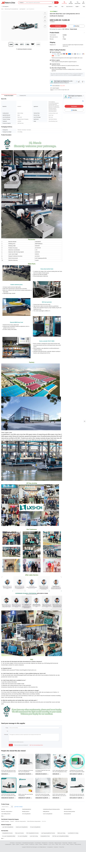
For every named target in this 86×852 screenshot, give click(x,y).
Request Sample (73, 29)
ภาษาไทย (63, 844)
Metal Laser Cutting (61, 833)
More (2, 838)
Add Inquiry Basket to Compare (25, 49)
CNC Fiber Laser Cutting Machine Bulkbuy (60, 836)
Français (26, 844)
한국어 (53, 844)
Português (22, 844)
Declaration (56, 847)
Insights (74, 842)
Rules (84, 6)
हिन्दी (60, 844)
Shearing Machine (67, 813)
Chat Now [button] (77, 26)
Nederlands (45, 844)
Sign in (83, 3)
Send (11, 745)
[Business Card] (82, 101)
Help (62, 6)
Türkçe (67, 844)
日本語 (57, 844)
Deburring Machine (67, 809)
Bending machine (25, 811)
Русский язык (31, 844)
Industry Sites (51, 842)
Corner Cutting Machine (47, 813)
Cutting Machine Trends (45, 836)
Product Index (64, 842)
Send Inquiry (58, 26)
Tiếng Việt (72, 844)
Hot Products (12, 842)
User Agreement (50, 847)
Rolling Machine (46, 811)
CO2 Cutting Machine (26, 813)
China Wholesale (38, 842)
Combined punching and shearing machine (51, 809)
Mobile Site (70, 842)
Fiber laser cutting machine (6, 811)
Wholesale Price (44, 842)
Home (2, 8)
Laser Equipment (22, 8)
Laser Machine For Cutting (73, 833)
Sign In (51, 89)
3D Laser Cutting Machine (35, 827)
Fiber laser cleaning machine (69, 811)
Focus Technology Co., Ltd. (34, 847)
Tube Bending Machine (26, 809)
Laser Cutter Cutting (34, 836)
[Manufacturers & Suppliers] (8, 2)
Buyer (56, 6)
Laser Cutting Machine (30, 8)
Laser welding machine (5, 813)
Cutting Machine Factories (7, 833)
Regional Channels (58, 842)
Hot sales (3, 809)
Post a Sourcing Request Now (36, 745)
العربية (50, 844)
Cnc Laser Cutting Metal (22, 836)
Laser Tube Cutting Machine (7, 827)
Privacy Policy (61, 847)
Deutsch (40, 844)
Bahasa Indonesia (78, 844)
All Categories (5, 6)
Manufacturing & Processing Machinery (11, 8)
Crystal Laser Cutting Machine (22, 827)
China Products (18, 842)
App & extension (69, 6)
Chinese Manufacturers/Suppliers (28, 842)
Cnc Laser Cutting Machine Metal (8, 836)
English (13, 844)
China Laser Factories (19, 833)
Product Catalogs (19, 806)
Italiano (36, 844)
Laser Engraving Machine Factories (48, 833)
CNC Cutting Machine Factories (32, 833)
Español (17, 844)
